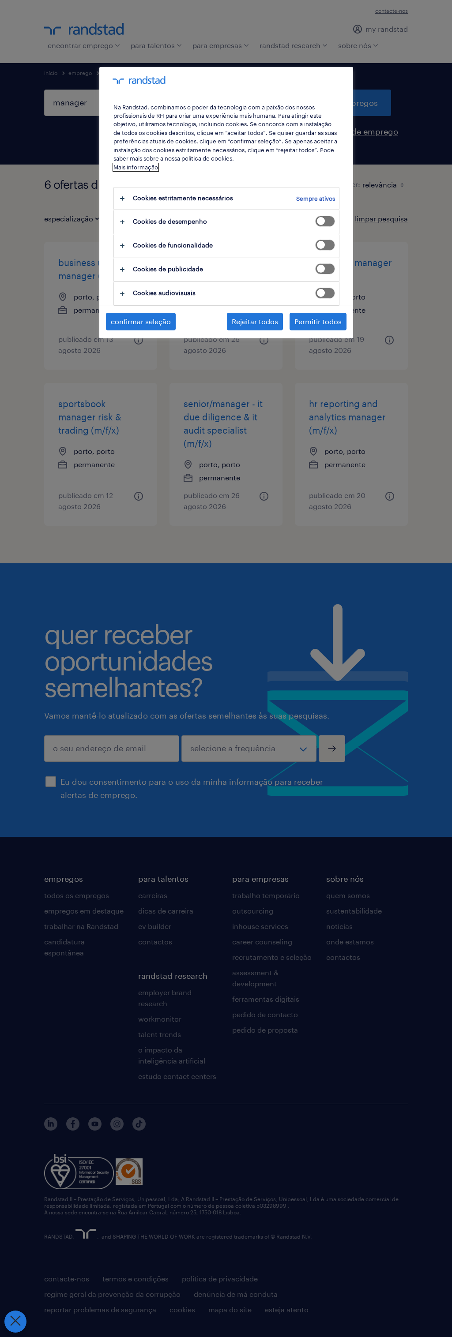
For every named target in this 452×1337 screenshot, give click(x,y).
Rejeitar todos (255, 321)
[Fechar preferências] (15, 1322)
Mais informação (135, 167)
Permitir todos (318, 321)
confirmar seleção (141, 321)
